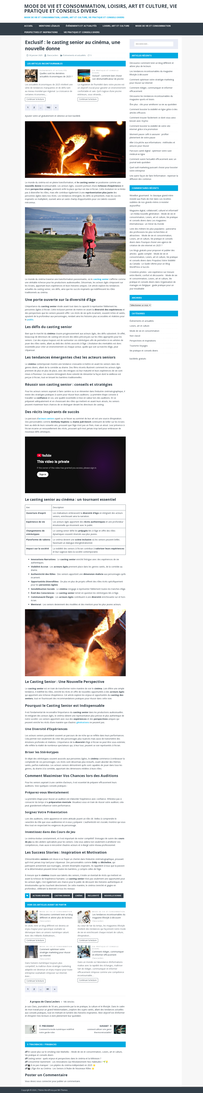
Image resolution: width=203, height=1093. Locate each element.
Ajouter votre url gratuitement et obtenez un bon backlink (52, 115)
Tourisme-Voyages (139, 345)
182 (48, 107)
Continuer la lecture (35, 99)
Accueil (28, 25)
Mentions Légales (49, 25)
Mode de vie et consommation (153, 25)
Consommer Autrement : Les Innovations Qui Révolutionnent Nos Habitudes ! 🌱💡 (68, 1061)
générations (82, 722)
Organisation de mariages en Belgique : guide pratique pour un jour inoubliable (153, 285)
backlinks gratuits (138, 358)
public (30, 319)
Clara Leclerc (52, 55)
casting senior (62, 895)
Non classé (135, 335)
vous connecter (44, 1081)
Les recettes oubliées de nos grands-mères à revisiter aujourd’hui (150, 202)
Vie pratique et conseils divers (82, 32)
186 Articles (68, 1001)
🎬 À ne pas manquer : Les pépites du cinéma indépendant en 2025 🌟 (61, 1065)
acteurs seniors (46, 418)
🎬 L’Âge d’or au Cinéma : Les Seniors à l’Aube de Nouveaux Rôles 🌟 (61, 1068)
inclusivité (93, 895)
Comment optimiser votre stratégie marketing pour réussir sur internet (55, 952)
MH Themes (62, 1090)
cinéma (78, 895)
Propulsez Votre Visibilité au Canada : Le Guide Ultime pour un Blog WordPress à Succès (152, 263)
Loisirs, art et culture (116, 25)
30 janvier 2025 (36, 55)
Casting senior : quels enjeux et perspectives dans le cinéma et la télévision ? (64, 1058)
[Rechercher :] (154, 44)
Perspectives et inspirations (41, 32)
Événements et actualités (81, 25)
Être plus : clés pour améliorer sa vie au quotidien (153, 104)
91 (48, 989)
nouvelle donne (112, 895)
